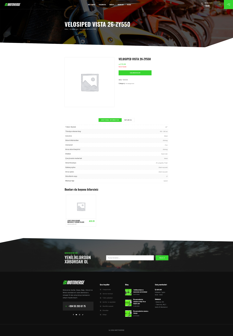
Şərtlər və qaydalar (109, 302)
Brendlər (106, 310)
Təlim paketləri (108, 298)
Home (66, 29)
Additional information (110, 120)
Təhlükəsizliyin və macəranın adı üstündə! (140, 291)
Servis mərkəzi (108, 294)
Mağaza (111, 5)
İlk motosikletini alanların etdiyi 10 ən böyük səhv (139, 301)
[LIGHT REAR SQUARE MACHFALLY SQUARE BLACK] (81, 206)
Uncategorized (74, 29)
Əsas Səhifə (91, 5)
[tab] (110, 120)
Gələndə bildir (135, 73)
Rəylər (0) (128, 120)
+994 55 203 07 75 (77, 306)
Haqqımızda (102, 5)
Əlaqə (129, 5)
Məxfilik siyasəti (108, 306)
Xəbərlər (121, 5)
